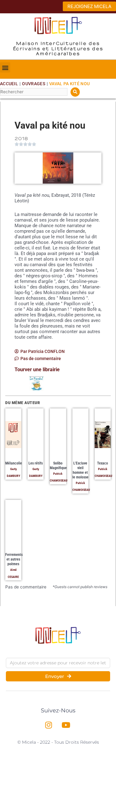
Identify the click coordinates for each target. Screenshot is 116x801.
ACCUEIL (9, 83)
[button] (5, 67)
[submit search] (75, 92)
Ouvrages (33, 83)
